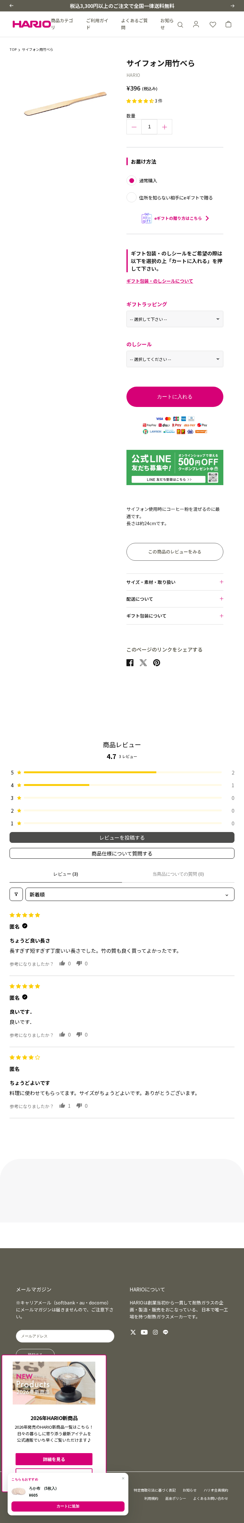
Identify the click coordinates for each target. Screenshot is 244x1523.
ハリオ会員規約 (216, 1490)
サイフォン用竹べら (37, 49)
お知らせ (167, 23)
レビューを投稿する (122, 837)
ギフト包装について (146, 616)
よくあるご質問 (134, 23)
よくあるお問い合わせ (210, 1498)
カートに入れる (175, 396)
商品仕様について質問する (122, 853)
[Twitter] (133, 1332)
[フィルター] (16, 894)
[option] (66, 103)
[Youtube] (144, 1332)
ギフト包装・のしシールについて (159, 281)
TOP (13, 49)
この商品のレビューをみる (174, 551)
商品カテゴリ (62, 23)
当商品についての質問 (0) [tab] (178, 874)
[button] (11, 6)
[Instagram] (155, 1332)
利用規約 (151, 1498)
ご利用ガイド (97, 23)
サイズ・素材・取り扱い (150, 582)
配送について (139, 599)
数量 (130, 115)
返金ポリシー (175, 1498)
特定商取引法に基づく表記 (155, 1490)
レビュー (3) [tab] (65, 874)
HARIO (133, 75)
